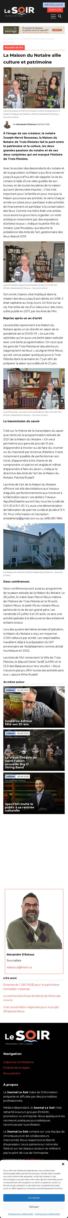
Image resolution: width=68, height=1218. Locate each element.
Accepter (34, 1197)
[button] (63, 1164)
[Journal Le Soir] (19, 11)
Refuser (34, 1206)
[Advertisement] (34, 850)
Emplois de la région (16, 1067)
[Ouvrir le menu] (53, 16)
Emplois (55, 9)
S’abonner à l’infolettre (18, 1062)
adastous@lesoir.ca (19, 967)
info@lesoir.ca (35, 1159)
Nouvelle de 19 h (10, 39)
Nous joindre (11, 1073)
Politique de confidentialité (20, 1214)
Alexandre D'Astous (26, 124)
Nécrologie (54, 4)
